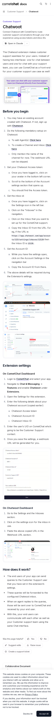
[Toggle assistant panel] (46, 4)
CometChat (22, 379)
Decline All (27, 714)
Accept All (43, 714)
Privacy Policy (31, 694)
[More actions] (50, 4)
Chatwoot (17, 125)
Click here (35, 140)
